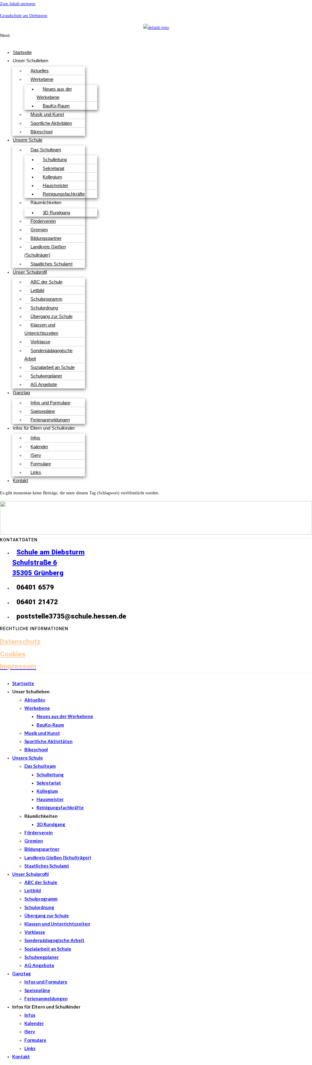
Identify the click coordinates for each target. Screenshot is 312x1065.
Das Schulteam (45, 149)
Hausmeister (55, 185)
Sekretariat (53, 168)
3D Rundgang (56, 212)
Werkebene (41, 79)
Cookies (13, 654)
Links (35, 472)
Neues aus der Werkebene (54, 93)
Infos (35, 437)
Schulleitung (55, 159)
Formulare (40, 463)
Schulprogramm (46, 298)
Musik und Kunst (47, 114)
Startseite (22, 52)
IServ (35, 455)
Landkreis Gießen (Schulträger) (45, 251)
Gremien (39, 229)
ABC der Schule (46, 281)
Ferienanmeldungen (50, 419)
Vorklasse (40, 341)
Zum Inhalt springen (17, 4)
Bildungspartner (46, 238)
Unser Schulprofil (30, 272)
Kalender (39, 446)
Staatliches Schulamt (51, 263)
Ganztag (21, 392)
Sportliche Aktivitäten (51, 123)
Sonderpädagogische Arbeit (48, 354)
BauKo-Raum (56, 105)
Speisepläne (42, 411)
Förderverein (43, 221)
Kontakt (20, 480)
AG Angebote (43, 384)
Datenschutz (20, 641)
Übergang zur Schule (51, 316)
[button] (98, 38)
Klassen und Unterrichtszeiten (41, 329)
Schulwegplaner (46, 375)
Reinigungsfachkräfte (64, 194)
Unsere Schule (27, 140)
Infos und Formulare (50, 402)
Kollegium (52, 176)
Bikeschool (41, 131)
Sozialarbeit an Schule (52, 367)
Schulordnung (44, 307)
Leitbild (37, 290)
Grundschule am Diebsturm (23, 15)
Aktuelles (39, 70)
